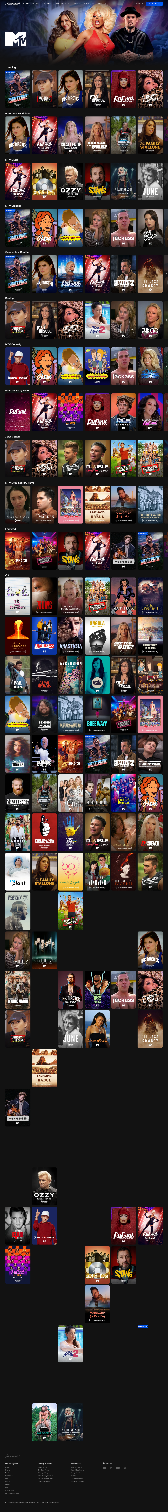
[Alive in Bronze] (17, 636)
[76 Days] (44, 596)
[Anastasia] (70, 636)
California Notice (44, 1481)
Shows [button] (36, 4)
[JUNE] (70, 1029)
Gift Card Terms (43, 1470)
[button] (17, 89)
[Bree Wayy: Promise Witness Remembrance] (97, 714)
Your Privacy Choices (45, 1476)
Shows (7, 1470)
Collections (9, 1476)
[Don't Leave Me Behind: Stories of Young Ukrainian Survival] (70, 832)
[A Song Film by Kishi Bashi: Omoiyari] (97, 1304)
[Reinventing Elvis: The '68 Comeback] (17, 1225)
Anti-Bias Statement (78, 1481)
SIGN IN (139, 4)
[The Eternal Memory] (123, 832)
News (99, 4)
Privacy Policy (43, 1473)
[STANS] (123, 1265)
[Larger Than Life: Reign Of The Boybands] (123, 1029)
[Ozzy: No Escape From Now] (44, 1186)
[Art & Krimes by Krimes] (150, 636)
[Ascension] (70, 675)
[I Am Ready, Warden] (123, 950)
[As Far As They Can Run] (17, 675)
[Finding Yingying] (97, 872)
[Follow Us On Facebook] (104, 1468)
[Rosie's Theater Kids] (97, 1225)
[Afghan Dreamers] (150, 596)
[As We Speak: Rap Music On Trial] (44, 675)
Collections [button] (63, 4)
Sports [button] (88, 4)
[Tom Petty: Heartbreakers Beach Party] (70, 1383)
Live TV (77, 4)
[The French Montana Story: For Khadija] (17, 911)
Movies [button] (48, 4)
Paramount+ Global (12, 1493)
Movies (7, 1473)
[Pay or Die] (97, 1186)
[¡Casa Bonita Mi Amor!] (150, 714)
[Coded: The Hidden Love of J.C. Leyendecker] (97, 793)
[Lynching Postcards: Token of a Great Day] (123, 1068)
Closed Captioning (77, 1470)
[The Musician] (70, 1147)
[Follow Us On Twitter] (111, 1467)
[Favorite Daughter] (70, 872)
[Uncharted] (150, 1383)
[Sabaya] (150, 1265)
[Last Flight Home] (17, 1068)
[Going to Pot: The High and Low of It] (123, 911)
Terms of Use (42, 1467)
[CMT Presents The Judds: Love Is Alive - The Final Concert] (44, 1029)
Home (26, 4)
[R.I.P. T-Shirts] (123, 1186)
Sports (7, 1481)
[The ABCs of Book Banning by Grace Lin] (70, 596)
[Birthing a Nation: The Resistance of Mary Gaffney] (70, 714)
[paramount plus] (12, 4)
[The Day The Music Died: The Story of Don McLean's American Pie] (44, 832)
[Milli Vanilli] (17, 1147)
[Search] (106, 4)
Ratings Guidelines (77, 1473)
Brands (7, 1484)
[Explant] (17, 872)
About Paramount (77, 1479)
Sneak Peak (9, 1490)
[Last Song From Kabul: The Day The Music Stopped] (44, 1068)
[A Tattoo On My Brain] (17, 1343)
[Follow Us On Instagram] (124, 1468)
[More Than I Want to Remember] (44, 1147)
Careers (73, 1476)
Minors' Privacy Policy (45, 1479)
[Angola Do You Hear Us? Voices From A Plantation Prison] (97, 636)
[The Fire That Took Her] (123, 872)
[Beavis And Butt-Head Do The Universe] (150, 675)
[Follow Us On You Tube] (118, 1468)
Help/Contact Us (76, 1467)
